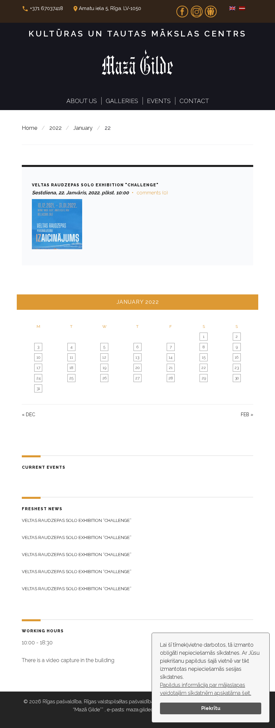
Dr (211, 9)
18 (71, 367)
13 (137, 357)
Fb (182, 9)
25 (71, 378)
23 (236, 367)
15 (204, 357)
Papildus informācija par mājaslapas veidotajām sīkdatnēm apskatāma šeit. (205, 689)
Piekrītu (210, 708)
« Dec (28, 414)
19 (104, 367)
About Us (81, 100)
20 (137, 367)
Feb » (247, 414)
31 (38, 388)
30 (237, 378)
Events (159, 100)
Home (29, 128)
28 (170, 378)
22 (203, 367)
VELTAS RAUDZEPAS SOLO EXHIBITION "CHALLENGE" (95, 185)
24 (38, 378)
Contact (194, 100)
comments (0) (152, 193)
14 (170, 357)
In (197, 9)
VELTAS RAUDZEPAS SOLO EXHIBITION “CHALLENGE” (76, 520)
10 (38, 357)
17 (38, 367)
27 (137, 378)
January (83, 128)
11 (71, 357)
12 (104, 357)
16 (236, 357)
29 (204, 378)
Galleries (122, 100)
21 (171, 367)
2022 (55, 128)
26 (104, 378)
